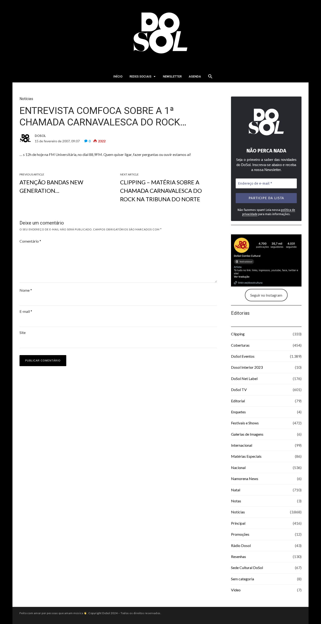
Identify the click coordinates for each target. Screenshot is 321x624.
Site (23, 332)
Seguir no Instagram (266, 295)
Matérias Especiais (246, 456)
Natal (235, 490)
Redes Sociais (140, 76)
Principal (238, 523)
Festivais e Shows (245, 423)
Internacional (241, 445)
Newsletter (172, 76)
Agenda (195, 76)
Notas (236, 501)
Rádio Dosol (241, 545)
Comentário (30, 241)
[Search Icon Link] (210, 78)
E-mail (26, 311)
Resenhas (238, 556)
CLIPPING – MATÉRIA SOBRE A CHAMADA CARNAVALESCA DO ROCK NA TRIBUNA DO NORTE (161, 190)
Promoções (240, 534)
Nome (26, 290)
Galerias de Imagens (247, 434)
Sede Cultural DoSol (247, 567)
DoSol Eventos (242, 356)
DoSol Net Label (244, 378)
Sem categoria (242, 579)
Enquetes (238, 412)
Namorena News (244, 478)
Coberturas (240, 345)
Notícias (26, 99)
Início (117, 76)
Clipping (238, 334)
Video (236, 590)
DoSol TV (239, 389)
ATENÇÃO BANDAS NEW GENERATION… (51, 186)
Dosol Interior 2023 (247, 367)
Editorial (238, 401)
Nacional (238, 467)
